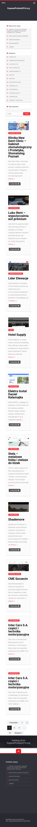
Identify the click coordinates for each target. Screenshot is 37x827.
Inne (11, 330)
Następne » (18, 733)
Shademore (16, 519)
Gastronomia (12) (15, 71)
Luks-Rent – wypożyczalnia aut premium (18, 216)
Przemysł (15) (13, 86)
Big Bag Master (14, 43)
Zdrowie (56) (13, 96)
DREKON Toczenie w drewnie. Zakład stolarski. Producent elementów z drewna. (17, 31)
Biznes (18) (12, 57)
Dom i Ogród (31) (14, 68)
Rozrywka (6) (13, 89)
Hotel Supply (17, 334)
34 (10, 733)
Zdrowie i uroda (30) (16, 100)
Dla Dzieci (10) (13, 64)
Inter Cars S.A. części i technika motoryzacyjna (18, 629)
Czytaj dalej (13, 184)
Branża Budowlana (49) (17, 60)
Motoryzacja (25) (15, 82)
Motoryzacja (14, 208)
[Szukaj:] (15, 113)
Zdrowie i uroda (15, 133)
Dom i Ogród (13, 386)
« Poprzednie (13, 722)
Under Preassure (14, 39)
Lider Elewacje (18, 278)
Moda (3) (12, 78)
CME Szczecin (18, 578)
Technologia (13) (14, 93)
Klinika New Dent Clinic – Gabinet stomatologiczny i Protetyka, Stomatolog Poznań (20, 147)
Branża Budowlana (16, 273)
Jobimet (11, 47)
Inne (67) (11, 75)
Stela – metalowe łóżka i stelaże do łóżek (18, 458)
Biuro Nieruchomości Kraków (18, 36)
